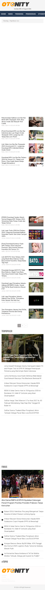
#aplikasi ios (14, 21)
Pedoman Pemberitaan (8, 581)
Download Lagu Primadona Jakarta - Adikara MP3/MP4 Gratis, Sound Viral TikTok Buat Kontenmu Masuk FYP (14, 286)
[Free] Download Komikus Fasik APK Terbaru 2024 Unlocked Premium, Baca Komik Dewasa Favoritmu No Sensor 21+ (12, 246)
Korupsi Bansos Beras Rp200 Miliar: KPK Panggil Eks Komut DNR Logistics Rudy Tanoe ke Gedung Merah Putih (23, 546)
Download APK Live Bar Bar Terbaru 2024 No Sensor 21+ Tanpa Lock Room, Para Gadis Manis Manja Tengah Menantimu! (14, 160)
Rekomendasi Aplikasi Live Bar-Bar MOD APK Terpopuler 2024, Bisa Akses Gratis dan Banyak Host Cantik (14, 120)
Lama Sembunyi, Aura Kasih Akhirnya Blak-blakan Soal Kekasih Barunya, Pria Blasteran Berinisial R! (23, 377)
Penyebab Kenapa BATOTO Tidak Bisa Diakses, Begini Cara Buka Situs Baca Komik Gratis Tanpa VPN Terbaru (14, 273)
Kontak (4, 577)
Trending (19, 14)
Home (3, 14)
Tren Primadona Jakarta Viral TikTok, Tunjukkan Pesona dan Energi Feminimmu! (14, 311)
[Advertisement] (22, 47)
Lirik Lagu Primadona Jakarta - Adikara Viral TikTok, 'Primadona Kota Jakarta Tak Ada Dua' (13, 298)
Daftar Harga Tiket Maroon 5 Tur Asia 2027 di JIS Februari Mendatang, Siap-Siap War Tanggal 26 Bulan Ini (23, 403)
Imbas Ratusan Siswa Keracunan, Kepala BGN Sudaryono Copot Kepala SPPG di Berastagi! (22, 384)
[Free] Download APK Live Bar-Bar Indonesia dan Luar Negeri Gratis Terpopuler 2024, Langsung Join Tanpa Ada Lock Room (13, 134)
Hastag (5, 21)
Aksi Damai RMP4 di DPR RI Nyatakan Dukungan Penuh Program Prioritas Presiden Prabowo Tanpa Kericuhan (22, 503)
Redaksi (4, 575)
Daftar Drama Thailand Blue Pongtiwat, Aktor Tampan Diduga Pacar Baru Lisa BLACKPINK (21, 411)
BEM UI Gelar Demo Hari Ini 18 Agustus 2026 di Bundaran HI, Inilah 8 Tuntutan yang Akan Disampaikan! (22, 393)
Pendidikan (31, 14)
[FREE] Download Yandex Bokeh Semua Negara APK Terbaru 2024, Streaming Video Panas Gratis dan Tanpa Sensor (13, 220)
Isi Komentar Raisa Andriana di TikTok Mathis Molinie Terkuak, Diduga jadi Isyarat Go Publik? (21, 554)
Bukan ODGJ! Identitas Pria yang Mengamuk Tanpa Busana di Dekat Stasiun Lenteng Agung (23, 512)
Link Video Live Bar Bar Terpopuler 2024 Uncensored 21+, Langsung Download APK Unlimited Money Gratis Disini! (13, 147)
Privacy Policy (6, 579)
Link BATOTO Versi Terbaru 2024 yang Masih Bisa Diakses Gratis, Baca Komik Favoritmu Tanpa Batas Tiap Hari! (14, 259)
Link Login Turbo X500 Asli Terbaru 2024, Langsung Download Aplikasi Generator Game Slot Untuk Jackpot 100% (14, 233)
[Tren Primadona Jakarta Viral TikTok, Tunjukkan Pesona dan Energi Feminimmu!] (36, 314)
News (10, 14)
